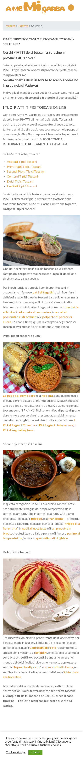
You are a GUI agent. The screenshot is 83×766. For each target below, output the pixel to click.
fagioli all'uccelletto (33, 528)
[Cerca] (78, 7)
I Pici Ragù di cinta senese (55, 425)
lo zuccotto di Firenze (59, 667)
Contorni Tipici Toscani (22, 176)
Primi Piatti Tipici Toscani (24, 166)
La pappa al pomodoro (19, 395)
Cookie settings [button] (15, 752)
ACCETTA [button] (35, 752)
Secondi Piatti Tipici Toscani (25, 171)
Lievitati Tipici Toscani (22, 186)
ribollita (47, 395)
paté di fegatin (42, 292)
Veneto (10, 25)
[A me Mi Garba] (35, 8)
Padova (23, 25)
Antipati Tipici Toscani (22, 161)
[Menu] (71, 7)
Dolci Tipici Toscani (20, 181)
